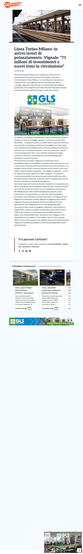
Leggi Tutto (29, 309)
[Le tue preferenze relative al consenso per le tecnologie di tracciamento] (79, 550)
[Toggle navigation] (80, 5)
